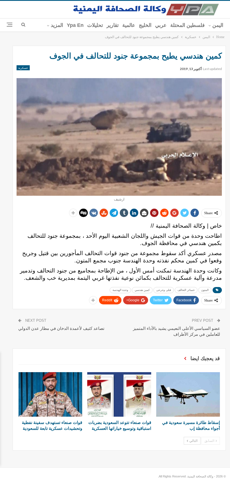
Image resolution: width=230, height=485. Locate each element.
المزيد (57, 25)
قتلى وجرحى (163, 290)
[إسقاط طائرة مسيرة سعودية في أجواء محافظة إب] (188, 394)
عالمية (128, 25)
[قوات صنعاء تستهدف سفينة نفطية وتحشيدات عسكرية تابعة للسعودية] (50, 394)
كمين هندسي (142, 290)
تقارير (113, 25)
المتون (205, 290)
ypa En (75, 25)
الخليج (145, 25)
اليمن (217, 25)
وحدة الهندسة (120, 290)
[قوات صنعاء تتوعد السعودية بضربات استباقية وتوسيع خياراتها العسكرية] (119, 394)
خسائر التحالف (186, 290)
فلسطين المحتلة (187, 25)
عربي (161, 25)
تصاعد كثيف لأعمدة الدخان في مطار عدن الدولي (61, 328)
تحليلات (95, 25)
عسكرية (23, 67)
